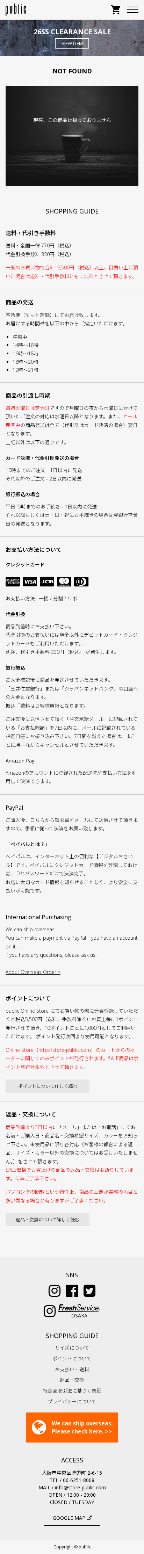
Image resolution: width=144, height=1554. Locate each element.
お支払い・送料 (72, 1369)
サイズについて (72, 1347)
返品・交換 (72, 1379)
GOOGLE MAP (70, 1518)
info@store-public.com (80, 1487)
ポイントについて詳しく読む (47, 1086)
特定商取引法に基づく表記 (72, 1390)
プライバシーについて (72, 1401)
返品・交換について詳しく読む (47, 1219)
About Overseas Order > (33, 972)
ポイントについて (72, 1358)
